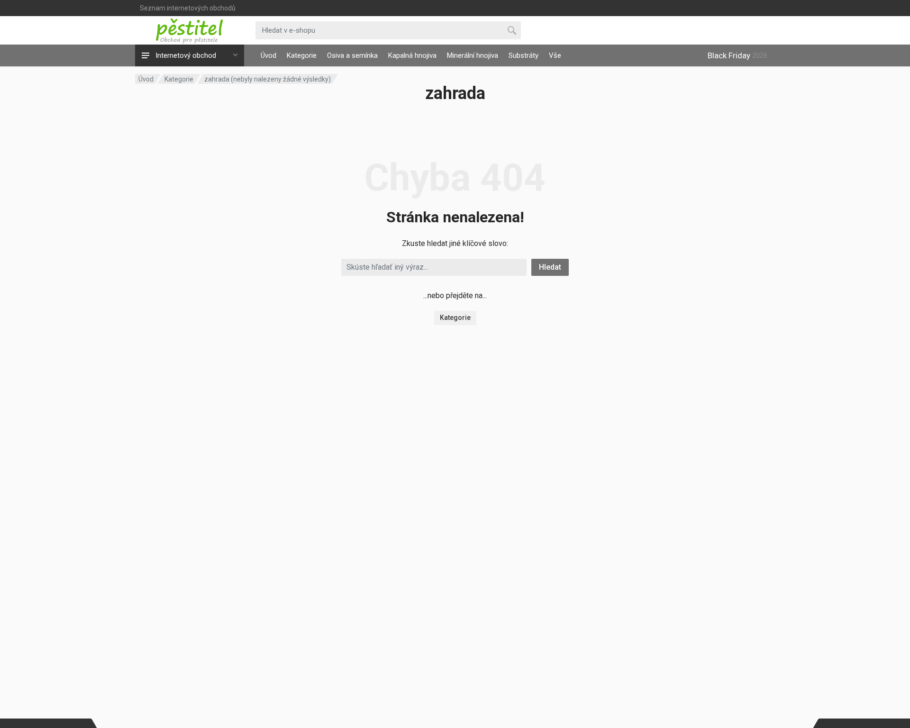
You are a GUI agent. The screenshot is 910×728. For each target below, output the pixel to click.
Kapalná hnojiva (412, 55)
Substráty (523, 55)
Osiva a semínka (352, 55)
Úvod (268, 55)
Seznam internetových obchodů (188, 8)
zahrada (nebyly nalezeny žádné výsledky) (267, 79)
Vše (555, 55)
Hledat (550, 267)
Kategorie (302, 55)
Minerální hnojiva (472, 55)
